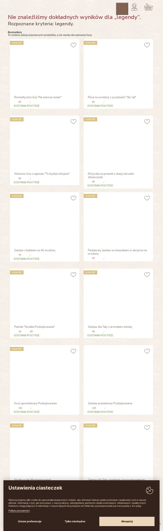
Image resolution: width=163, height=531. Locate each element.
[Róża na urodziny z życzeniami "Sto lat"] (118, 65)
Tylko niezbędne (75, 521)
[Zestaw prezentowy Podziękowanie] (118, 371)
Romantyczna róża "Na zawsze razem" (38, 97)
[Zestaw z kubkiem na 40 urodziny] (44, 218)
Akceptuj (127, 521)
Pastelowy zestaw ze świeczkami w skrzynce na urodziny (117, 252)
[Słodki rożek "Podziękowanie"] (44, 448)
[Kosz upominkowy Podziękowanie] (44, 371)
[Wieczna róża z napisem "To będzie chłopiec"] (44, 142)
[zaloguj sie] (134, 6)
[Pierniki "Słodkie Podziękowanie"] (44, 295)
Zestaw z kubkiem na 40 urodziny (34, 250)
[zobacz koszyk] (148, 6)
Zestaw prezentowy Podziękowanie (110, 403)
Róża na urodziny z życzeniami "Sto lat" (112, 97)
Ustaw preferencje (29, 521)
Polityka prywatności (19, 510)
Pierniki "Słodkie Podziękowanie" (34, 327)
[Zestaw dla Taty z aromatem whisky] (118, 295)
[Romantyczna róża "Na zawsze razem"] (44, 65)
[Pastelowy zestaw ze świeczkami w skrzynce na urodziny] (118, 218)
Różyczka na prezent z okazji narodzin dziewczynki (111, 175)
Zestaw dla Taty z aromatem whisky (110, 327)
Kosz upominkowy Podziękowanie (35, 403)
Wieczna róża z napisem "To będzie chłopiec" (42, 174)
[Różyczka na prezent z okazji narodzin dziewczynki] (118, 142)
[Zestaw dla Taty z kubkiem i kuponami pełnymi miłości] (118, 448)
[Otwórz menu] (122, 9)
